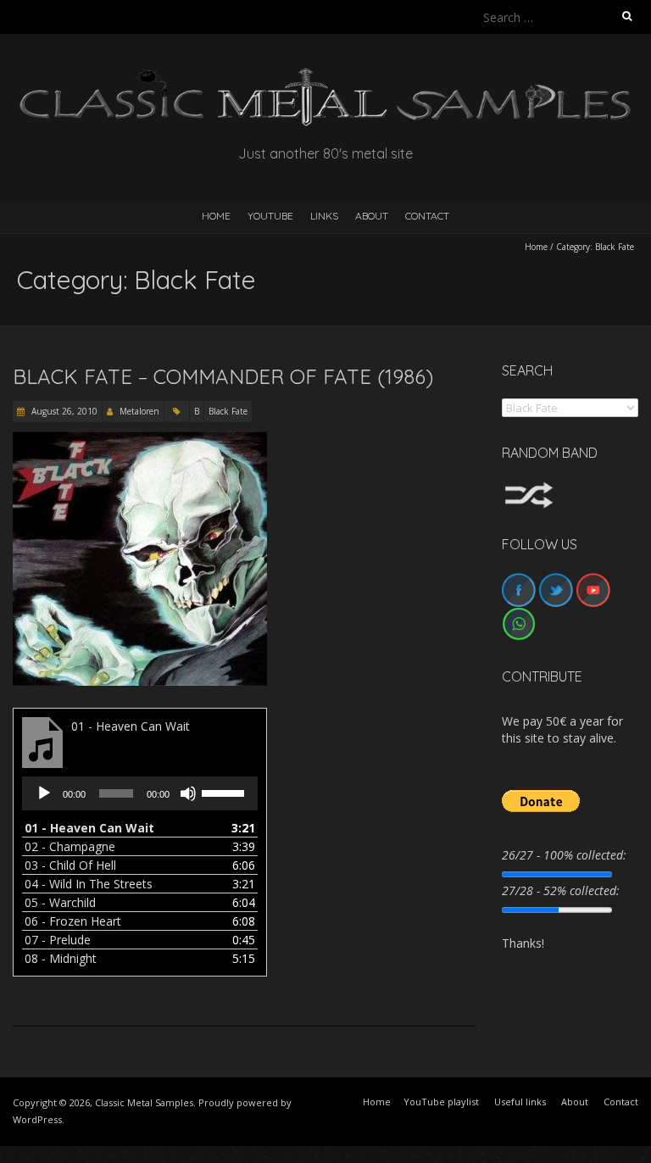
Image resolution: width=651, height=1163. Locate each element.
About (371, 215)
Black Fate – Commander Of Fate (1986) (223, 376)
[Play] (44, 793)
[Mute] (188, 793)
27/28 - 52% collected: (561, 890)
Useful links (520, 1101)
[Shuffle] (529, 489)
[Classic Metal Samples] (325, 76)
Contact (427, 215)
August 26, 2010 (63, 411)
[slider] (225, 791)
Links (324, 215)
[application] (140, 793)
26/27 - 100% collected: (564, 855)
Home (536, 247)
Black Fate (228, 411)
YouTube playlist (441, 1101)
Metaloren (139, 411)
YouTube (270, 215)
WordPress (37, 1119)
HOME (216, 215)
